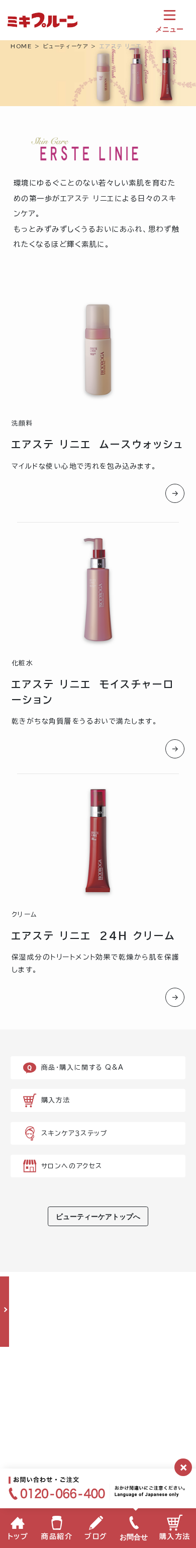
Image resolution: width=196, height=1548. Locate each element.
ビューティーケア (65, 46)
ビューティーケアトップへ (98, 1216)
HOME (21, 46)
